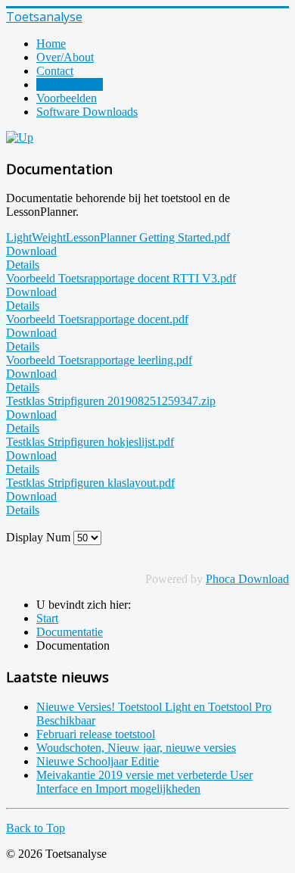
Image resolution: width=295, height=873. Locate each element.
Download (31, 251)
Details (22, 264)
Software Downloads (87, 111)
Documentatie (69, 84)
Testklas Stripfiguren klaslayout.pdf (90, 482)
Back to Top (35, 828)
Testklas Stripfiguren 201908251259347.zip (111, 400)
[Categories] (19, 137)
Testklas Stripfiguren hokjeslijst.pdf (90, 441)
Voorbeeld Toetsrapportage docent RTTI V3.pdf (121, 278)
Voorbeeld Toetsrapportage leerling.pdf (99, 360)
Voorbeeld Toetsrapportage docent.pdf (97, 319)
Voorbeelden (66, 98)
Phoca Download (247, 578)
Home (51, 43)
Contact (54, 70)
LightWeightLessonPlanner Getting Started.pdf (118, 237)
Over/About (65, 57)
